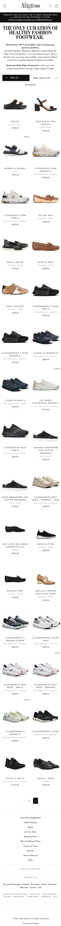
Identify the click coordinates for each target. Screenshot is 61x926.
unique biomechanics (15, 68)
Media (30, 827)
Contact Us (30, 877)
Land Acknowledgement (30, 817)
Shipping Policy (30, 836)
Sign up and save (30, 869)
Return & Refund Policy (30, 841)
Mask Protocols (30, 822)
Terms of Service (30, 855)
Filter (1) (14, 77)
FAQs (30, 860)
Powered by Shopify (30, 923)
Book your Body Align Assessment (22, 65)
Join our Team (30, 831)
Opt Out (30, 850)
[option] (30, 17)
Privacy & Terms (30, 846)
